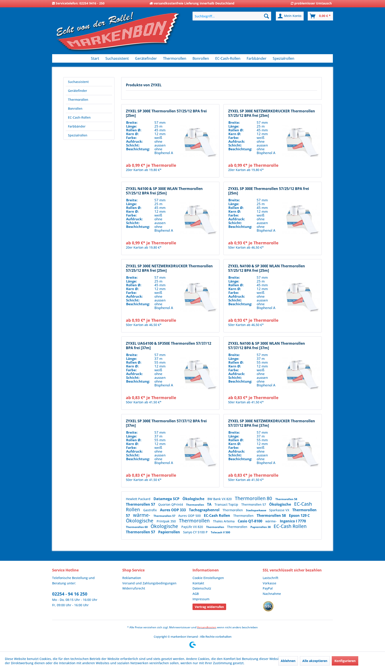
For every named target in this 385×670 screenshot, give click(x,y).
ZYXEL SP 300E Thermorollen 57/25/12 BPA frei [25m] (166, 113)
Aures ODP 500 (190, 515)
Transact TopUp (227, 504)
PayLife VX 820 (192, 527)
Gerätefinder (77, 91)
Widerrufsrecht (133, 588)
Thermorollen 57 (141, 504)
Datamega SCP (167, 498)
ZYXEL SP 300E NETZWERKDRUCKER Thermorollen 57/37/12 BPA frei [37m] (271, 423)
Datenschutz (201, 588)
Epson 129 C (299, 515)
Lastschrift (270, 578)
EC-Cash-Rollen (79, 117)
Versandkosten (206, 627)
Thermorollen (78, 99)
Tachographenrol (204, 509)
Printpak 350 (167, 521)
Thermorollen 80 (254, 498)
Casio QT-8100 (250, 521)
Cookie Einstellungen (208, 578)
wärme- (142, 515)
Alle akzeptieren (314, 661)
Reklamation (131, 578)
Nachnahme (272, 594)
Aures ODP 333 (173, 509)
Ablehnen (288, 661)
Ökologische (193, 498)
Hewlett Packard (138, 499)
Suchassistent (78, 82)
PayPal (268, 588)
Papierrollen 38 (260, 527)
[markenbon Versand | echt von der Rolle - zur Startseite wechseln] (117, 33)
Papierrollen (169, 532)
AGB (195, 594)
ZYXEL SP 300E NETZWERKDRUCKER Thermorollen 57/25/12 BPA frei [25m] (271, 113)
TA (209, 504)
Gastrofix (150, 510)
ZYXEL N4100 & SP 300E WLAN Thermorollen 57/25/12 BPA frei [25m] (164, 190)
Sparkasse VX (279, 510)
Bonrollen (75, 108)
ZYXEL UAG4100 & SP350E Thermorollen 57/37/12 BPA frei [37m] (168, 345)
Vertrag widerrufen (209, 607)
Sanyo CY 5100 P (196, 532)
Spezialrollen (77, 135)
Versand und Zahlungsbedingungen (149, 583)
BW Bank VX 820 (220, 499)
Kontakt (198, 583)
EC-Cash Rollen (217, 515)
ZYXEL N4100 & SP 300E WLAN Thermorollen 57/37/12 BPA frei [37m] (266, 345)
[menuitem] (231, 16)
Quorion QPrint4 (171, 504)
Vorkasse (269, 583)
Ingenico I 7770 (293, 521)
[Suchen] (266, 16)
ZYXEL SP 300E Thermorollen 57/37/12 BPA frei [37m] (166, 423)
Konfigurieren (345, 661)
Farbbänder (77, 126)
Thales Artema (224, 521)
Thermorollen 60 (137, 527)
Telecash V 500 (220, 532)
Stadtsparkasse (256, 510)
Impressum (200, 599)
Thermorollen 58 (286, 499)
